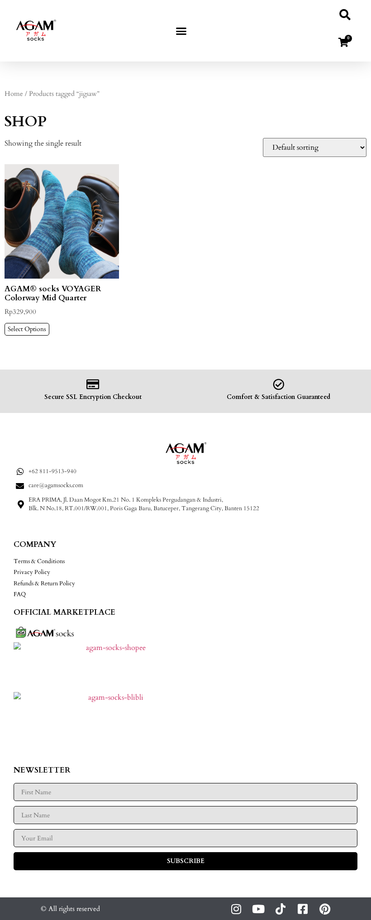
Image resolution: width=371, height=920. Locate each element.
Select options (27, 329)
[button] (181, 30)
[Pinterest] (324, 909)
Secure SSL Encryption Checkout (93, 397)
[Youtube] (258, 909)
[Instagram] (236, 909)
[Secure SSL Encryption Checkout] (93, 384)
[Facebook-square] (302, 909)
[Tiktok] (280, 909)
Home (14, 93)
